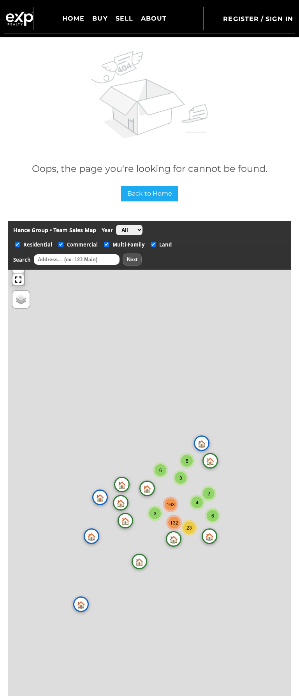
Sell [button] (124, 18)
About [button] (154, 18)
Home (73, 18)
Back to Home (149, 193)
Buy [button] (99, 18)
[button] (19, 19)
